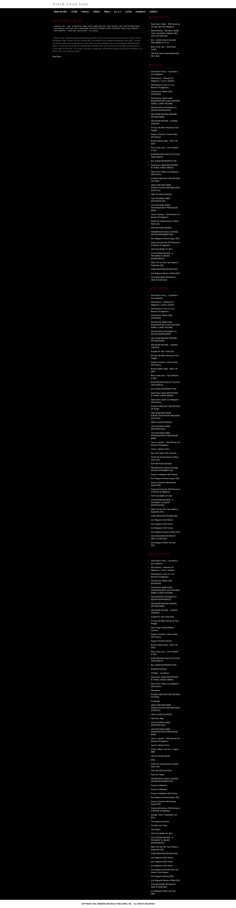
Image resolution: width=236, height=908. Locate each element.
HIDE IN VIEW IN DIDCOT (161, 194)
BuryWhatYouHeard (158, 669)
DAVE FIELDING (112, 26)
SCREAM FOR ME (67, 21)
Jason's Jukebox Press (160, 449)
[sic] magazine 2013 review (161, 524)
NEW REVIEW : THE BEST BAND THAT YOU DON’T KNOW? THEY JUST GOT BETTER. (165, 33)
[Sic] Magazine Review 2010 (162, 876)
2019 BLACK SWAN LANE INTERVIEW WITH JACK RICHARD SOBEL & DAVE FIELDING (165, 101)
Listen (128, 12)
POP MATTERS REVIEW (161, 228)
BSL (104, 26)
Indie (120, 26)
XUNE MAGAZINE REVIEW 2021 (164, 269)
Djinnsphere (155, 690)
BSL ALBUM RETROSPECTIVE (164, 161)
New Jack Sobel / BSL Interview (163, 453)
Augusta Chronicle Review (161, 641)
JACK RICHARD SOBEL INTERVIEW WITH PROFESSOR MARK (164, 208)
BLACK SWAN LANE (95, 26)
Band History (60, 12)
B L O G (117, 12)
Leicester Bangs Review (160, 756)
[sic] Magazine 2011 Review (162, 520)
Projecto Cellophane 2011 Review (164, 474)
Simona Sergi (125, 28)
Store (74, 12)
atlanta (85, 26)
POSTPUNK (93, 28)
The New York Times (159, 825)
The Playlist (155, 830)
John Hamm (69, 28)
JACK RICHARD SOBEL (131, 26)
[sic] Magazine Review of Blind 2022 (165, 273)
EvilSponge (155, 701)
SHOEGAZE (116, 28)
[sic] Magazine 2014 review (161, 528)
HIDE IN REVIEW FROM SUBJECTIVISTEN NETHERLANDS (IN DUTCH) (165, 187)
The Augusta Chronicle (160, 821)
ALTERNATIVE (77, 26)
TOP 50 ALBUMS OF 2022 (161, 249)
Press (107, 12)
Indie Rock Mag (157, 718)
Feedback (140, 12)
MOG (153, 760)
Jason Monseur (59, 28)
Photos (85, 12)
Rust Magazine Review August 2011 (165, 239)
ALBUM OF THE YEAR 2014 (162, 352)
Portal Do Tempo (157, 775)
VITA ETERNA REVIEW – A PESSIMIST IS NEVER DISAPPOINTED (162, 256)
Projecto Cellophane (159, 785)
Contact (153, 12)
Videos (96, 12)
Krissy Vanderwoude (81, 28)
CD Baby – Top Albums (160, 673)
